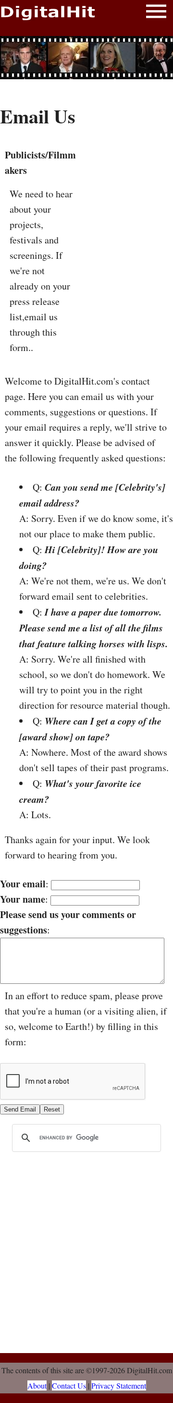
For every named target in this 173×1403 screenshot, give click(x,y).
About (37, 1385)
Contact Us (69, 1385)
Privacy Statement (118, 1385)
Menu (156, 13)
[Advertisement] (86, 57)
